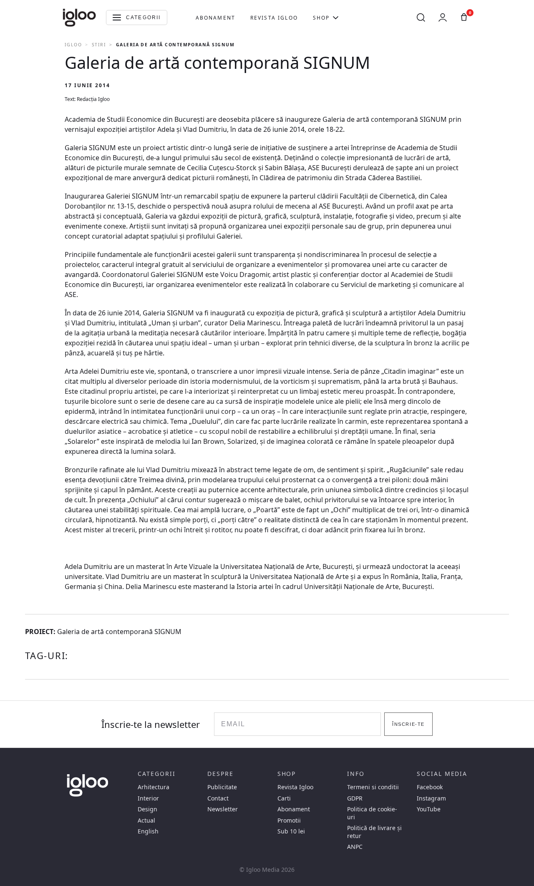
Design (147, 809)
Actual (146, 820)
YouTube (429, 809)
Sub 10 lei (291, 831)
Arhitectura (153, 787)
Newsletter (222, 809)
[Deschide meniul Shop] (335, 17)
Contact (218, 798)
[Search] (420, 17)
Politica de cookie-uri (372, 813)
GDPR (355, 798)
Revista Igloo (274, 17)
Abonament (215, 17)
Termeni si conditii (373, 787)
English (148, 831)
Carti (284, 798)
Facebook (430, 787)
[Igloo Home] (79, 17)
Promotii (289, 820)
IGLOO (73, 45)
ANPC (355, 847)
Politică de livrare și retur (374, 831)
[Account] (442, 17)
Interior (148, 798)
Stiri (99, 45)
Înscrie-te (408, 724)
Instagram (431, 798)
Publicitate (222, 787)
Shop (321, 17)
